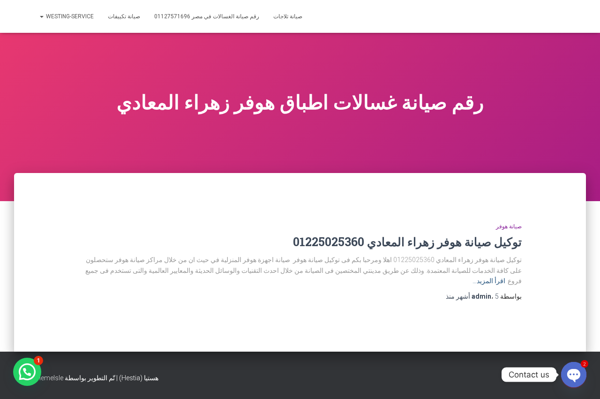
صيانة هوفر (509, 226)
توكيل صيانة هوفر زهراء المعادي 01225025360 (407, 241)
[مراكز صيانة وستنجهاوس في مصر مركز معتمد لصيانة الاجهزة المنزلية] (520, 16)
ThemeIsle (48, 378)
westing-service (69, 16)
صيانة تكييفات (124, 16)
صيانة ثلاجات (287, 16)
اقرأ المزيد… (488, 281)
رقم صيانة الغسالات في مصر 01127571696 (206, 16)
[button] (27, 372)
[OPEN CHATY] (573, 374)
